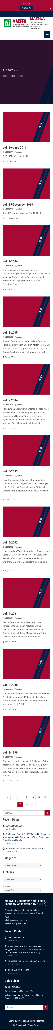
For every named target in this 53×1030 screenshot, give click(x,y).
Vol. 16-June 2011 (14, 147)
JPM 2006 (9, 266)
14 (26, 804)
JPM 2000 (9, 689)
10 (33, 797)
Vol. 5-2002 (10, 542)
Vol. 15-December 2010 (18, 204)
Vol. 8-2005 (10, 332)
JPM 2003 (9, 476)
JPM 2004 (9, 405)
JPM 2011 (9, 152)
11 (39, 797)
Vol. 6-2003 (10, 471)
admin (19, 152)
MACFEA (37, 18)
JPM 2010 (9, 209)
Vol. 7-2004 (10, 400)
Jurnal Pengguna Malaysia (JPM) (19, 991)
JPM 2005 (9, 337)
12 (45, 797)
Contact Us (26, 8)
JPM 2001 (9, 618)
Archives (6, 886)
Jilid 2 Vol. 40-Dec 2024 (18, 970)
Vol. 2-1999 (10, 752)
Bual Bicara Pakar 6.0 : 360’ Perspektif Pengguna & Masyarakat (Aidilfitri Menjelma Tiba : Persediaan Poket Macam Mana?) (26, 837)
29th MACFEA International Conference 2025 (26, 848)
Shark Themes (34, 1025)
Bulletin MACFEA (12, 987)
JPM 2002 (9, 547)
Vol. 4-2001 (10, 613)
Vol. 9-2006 (10, 261)
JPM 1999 (9, 757)
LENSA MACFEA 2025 (15, 826)
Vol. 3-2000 (10, 685)
